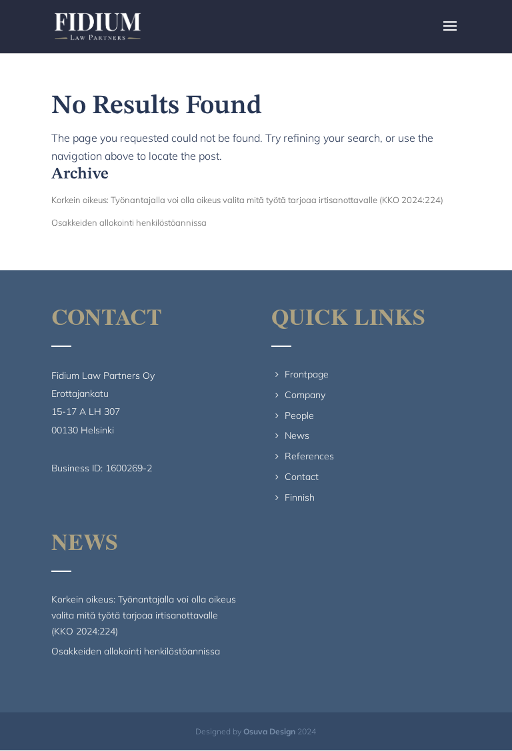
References (309, 456)
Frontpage (307, 374)
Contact (302, 477)
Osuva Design (269, 731)
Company (305, 395)
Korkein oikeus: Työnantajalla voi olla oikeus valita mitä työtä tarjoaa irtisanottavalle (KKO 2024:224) (247, 199)
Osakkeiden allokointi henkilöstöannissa (129, 222)
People (299, 415)
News (297, 435)
